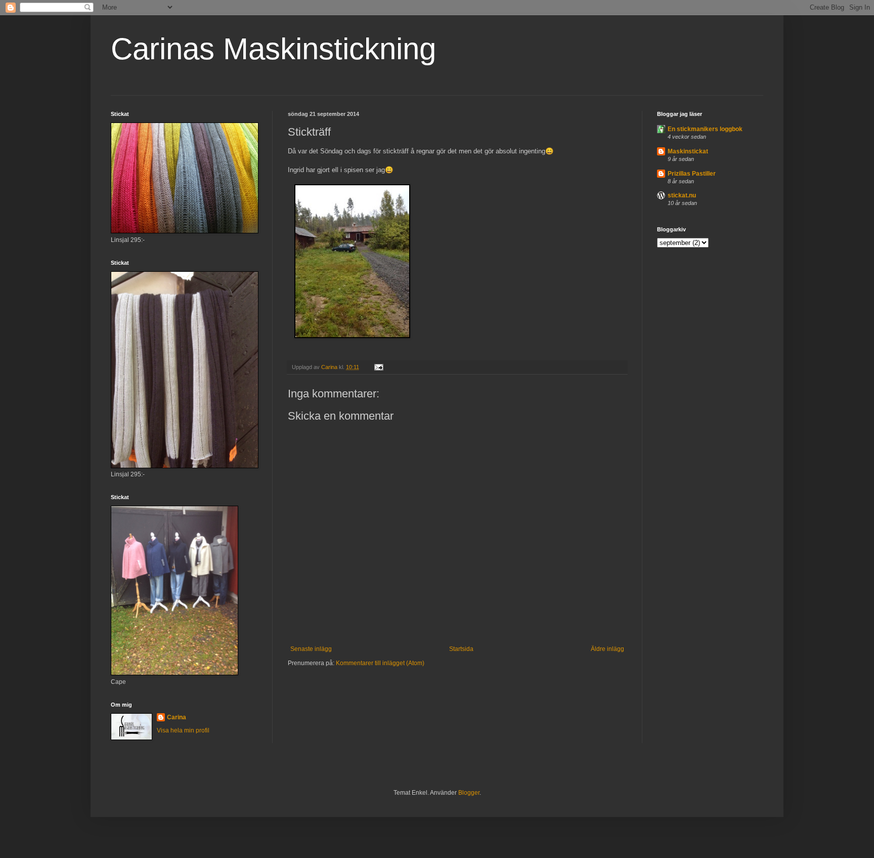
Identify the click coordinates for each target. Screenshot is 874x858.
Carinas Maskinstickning (273, 49)
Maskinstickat (688, 151)
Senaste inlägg (311, 648)
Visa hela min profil (183, 730)
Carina (176, 717)
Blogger (468, 792)
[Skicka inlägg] (378, 367)
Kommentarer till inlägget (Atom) (380, 663)
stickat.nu (682, 195)
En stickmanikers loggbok (705, 129)
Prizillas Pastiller (692, 173)
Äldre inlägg (607, 648)
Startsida (461, 648)
